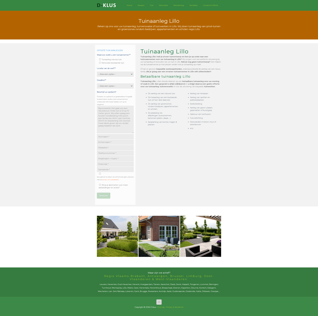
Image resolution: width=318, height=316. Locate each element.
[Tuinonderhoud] (159, 236)
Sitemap (161, 307)
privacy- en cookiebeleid (111, 180)
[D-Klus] (106, 5)
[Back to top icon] (159, 302)
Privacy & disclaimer (174, 307)
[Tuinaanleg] (117, 236)
